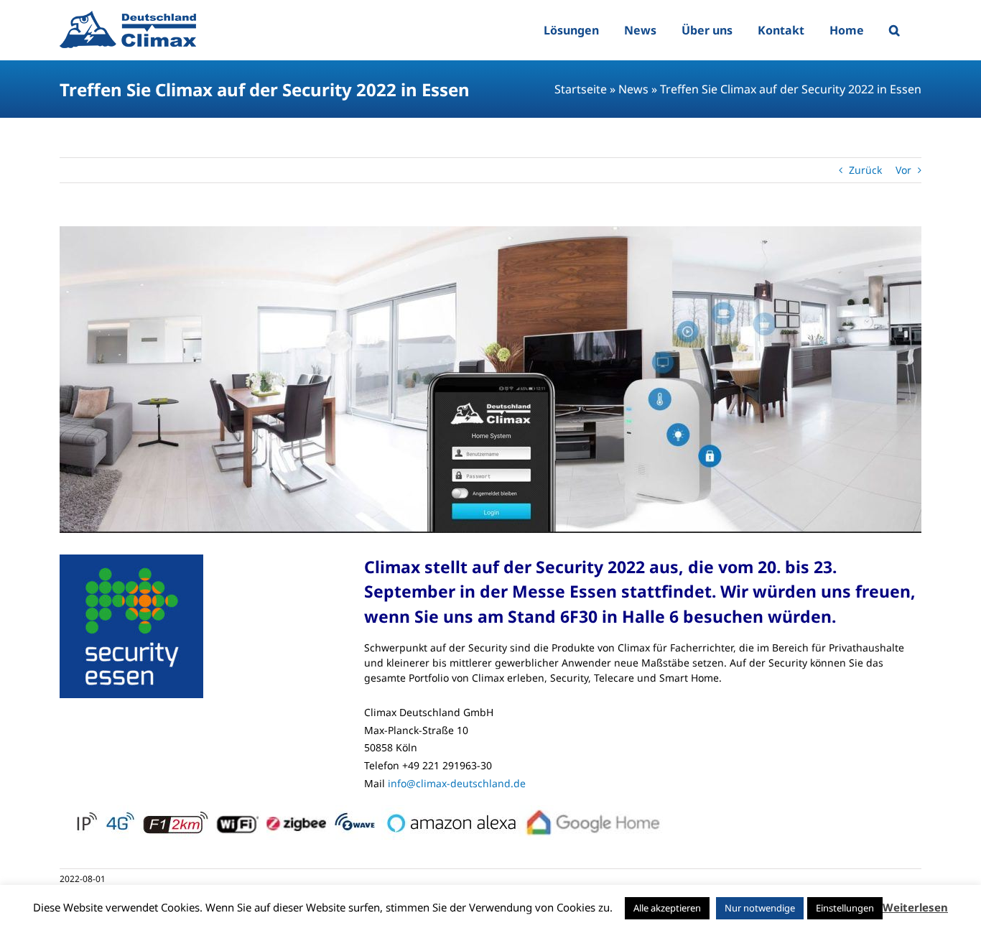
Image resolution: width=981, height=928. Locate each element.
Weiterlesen (915, 907)
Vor (903, 170)
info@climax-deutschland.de (457, 783)
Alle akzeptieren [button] (667, 907)
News (633, 89)
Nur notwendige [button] (760, 907)
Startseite (580, 89)
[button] (894, 30)
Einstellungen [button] (845, 907)
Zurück (865, 170)
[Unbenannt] (490, 379)
